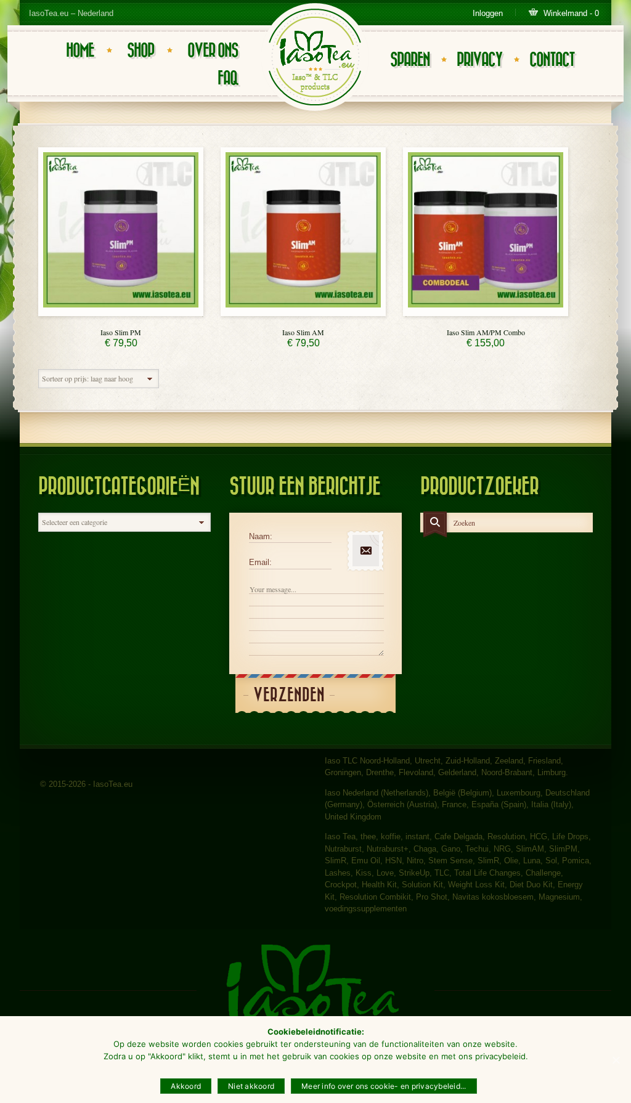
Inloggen (488, 13)
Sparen (409, 60)
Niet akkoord (251, 1086)
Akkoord (186, 1086)
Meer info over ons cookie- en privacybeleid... (383, 1086)
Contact (551, 60)
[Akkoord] (615, 1060)
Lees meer (121, 312)
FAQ (228, 78)
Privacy (479, 60)
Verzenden (289, 695)
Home (80, 51)
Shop (140, 51)
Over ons (212, 51)
